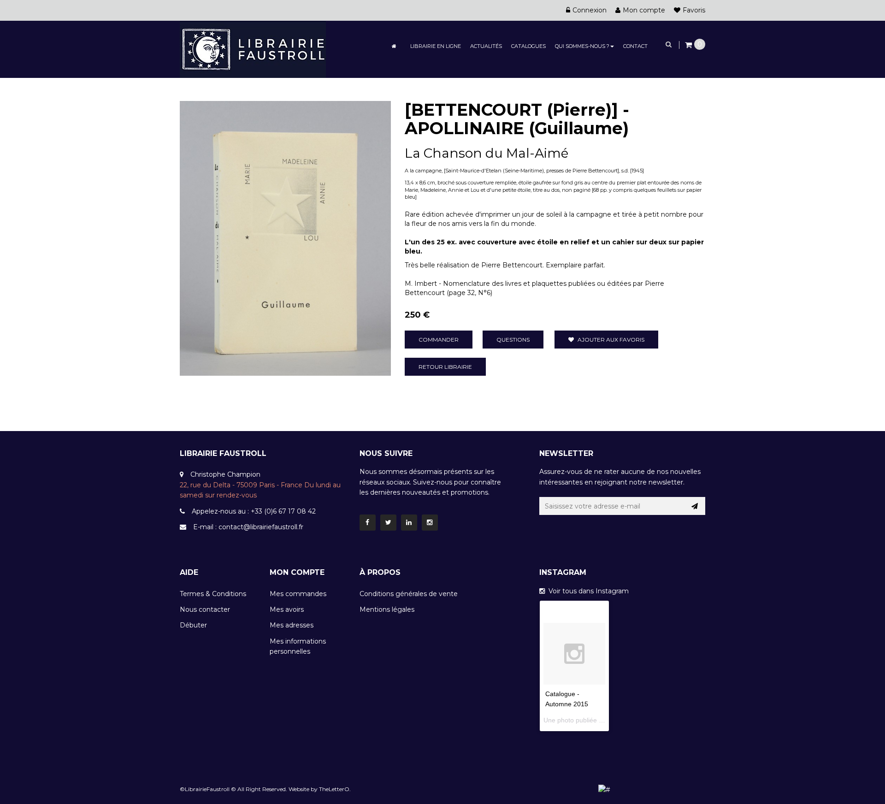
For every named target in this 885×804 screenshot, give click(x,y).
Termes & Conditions (213, 594)
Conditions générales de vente (409, 594)
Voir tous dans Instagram (587, 591)
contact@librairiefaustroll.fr (260, 527)
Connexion (589, 10)
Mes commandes (298, 594)
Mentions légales (387, 609)
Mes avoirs (287, 609)
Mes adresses (291, 625)
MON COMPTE (297, 572)
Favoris (694, 10)
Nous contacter (205, 609)
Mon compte (644, 10)
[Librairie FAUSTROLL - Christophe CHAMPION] (253, 49)
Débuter (193, 625)
